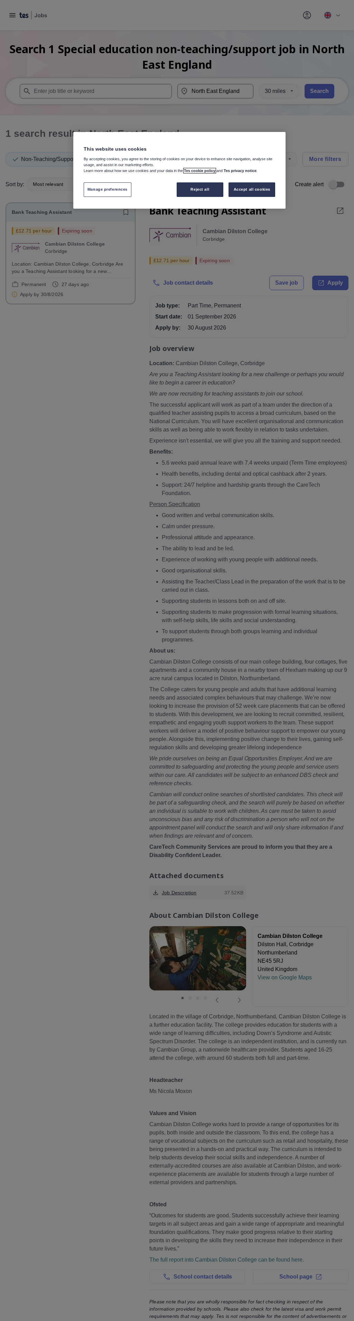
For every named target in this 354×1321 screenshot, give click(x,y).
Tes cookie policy (199, 171)
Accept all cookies (252, 189)
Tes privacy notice (240, 171)
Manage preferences (107, 189)
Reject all (199, 189)
